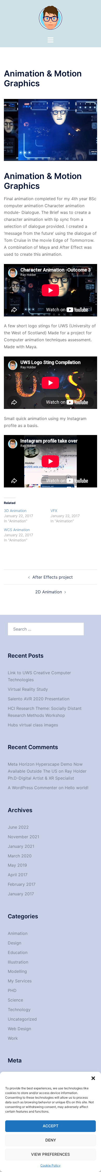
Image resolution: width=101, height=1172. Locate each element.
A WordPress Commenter (32, 787)
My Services (20, 980)
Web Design (19, 1028)
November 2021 (23, 836)
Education (17, 952)
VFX (54, 510)
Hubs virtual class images (33, 724)
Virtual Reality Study (28, 689)
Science (15, 1000)
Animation (17, 933)
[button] (93, 1078)
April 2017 (17, 874)
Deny (50, 1140)
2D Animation (48, 591)
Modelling (17, 971)
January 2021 (21, 846)
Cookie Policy (50, 1165)
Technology (19, 1009)
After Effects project (52, 577)
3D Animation (15, 510)
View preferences (50, 1154)
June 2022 (18, 827)
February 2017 (21, 884)
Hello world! (76, 787)
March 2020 (20, 855)
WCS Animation (17, 529)
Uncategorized (22, 1019)
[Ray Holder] (50, 17)
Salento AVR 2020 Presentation (38, 698)
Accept (51, 1125)
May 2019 (17, 865)
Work (13, 1038)
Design (14, 942)
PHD (12, 990)
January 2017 (21, 893)
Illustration (18, 962)
